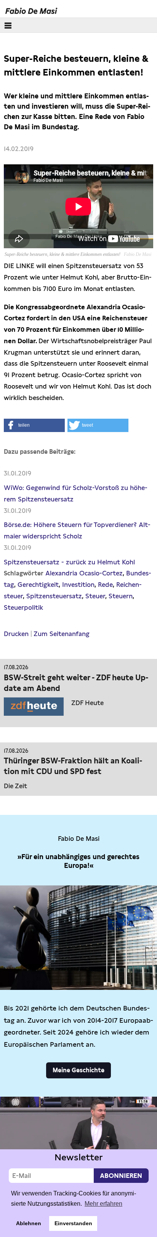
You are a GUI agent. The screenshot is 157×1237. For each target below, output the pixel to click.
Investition (78, 584)
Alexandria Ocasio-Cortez (84, 573)
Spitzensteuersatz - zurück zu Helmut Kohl (69, 562)
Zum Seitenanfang (62, 634)
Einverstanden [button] (73, 1223)
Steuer (95, 596)
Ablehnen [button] (28, 1223)
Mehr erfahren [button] (103, 1203)
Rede (105, 584)
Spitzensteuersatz (54, 596)
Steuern (121, 596)
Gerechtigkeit (38, 584)
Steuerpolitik (23, 607)
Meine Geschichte (78, 1070)
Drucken (16, 634)
